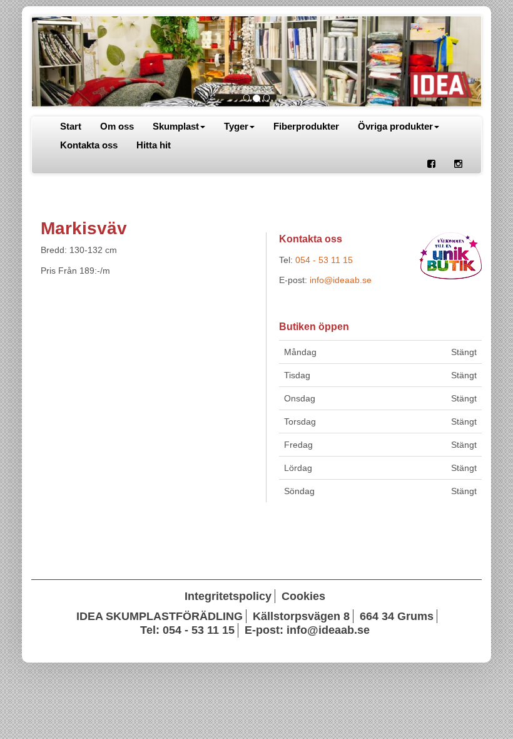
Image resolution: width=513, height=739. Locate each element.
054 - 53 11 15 (324, 260)
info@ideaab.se (341, 280)
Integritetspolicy (228, 596)
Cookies (303, 596)
